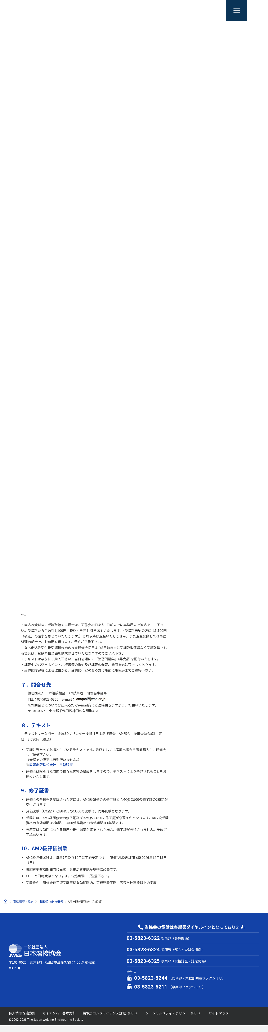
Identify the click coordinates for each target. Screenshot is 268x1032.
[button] (14, 968)
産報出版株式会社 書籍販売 (51, 764)
